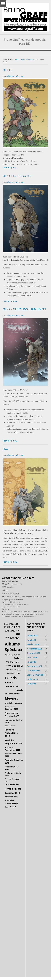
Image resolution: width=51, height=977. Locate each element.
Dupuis (13, 670)
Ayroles (17, 654)
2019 (7, 630)
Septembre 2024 (35, 674)
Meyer (16, 693)
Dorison (8, 665)
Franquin (9, 682)
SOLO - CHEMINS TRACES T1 (23, 309)
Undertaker (9, 800)
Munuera (18, 703)
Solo (16, 796)
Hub (16, 686)
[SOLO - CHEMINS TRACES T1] (25, 351)
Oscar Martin (10, 726)
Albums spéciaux (14, 76)
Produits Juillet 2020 (12, 768)
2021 (18, 630)
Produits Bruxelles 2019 (14, 761)
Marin (10, 694)
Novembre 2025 (34, 648)
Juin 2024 (31, 683)
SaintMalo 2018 (12, 793)
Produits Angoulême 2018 (11, 733)
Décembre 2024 (34, 666)
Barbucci (18, 658)
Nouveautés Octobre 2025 (13, 721)
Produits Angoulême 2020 (12, 748)
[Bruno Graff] (25, 16)
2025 (7, 637)
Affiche (14, 638)
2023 (18, 634)
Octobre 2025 (33, 653)
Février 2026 (33, 644)
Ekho (19, 670)
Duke (7, 669)
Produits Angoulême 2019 (14, 742)
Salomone (9, 796)
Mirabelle (9, 703)
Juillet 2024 (32, 679)
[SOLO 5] (25, 112)
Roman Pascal (13, 788)
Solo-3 (5, 449)
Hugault (19, 690)
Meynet (11, 698)
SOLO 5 (6, 70)
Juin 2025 (31, 661)
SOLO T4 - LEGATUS (16, 175)
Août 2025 (32, 657)
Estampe (29, 59)
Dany (7, 661)
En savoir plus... (9, 167)
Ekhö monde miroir (12, 673)
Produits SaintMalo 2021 (13, 774)
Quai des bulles (12, 784)
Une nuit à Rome (11, 803)
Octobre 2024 (33, 670)
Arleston (9, 654)
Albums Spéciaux (13, 646)
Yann (7, 807)
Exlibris (11, 678)
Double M (17, 665)
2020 (12, 630)
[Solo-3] (25, 491)
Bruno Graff (19, 59)
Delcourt (14, 662)
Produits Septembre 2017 (13, 780)
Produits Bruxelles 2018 (13, 754)
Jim (6, 694)
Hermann (9, 686)
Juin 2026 (31, 640)
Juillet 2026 (32, 635)
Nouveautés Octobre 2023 (12, 714)
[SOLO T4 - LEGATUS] (25, 218)
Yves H (13, 807)
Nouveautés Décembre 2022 (11, 708)
